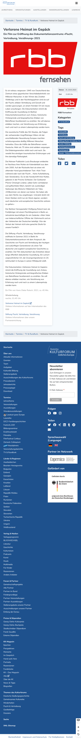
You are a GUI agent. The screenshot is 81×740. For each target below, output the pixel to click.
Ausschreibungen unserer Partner (17, 608)
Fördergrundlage (10, 594)
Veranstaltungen (22, 10)
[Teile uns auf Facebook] (55, 425)
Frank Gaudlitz (9, 632)
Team (5, 363)
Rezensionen (8, 571)
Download (7, 391)
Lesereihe (7, 418)
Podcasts (7, 554)
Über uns (7, 353)
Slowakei (7, 510)
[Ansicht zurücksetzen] (78, 734)
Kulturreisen (8, 550)
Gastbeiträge (8, 709)
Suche (6, 719)
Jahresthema (7, 10)
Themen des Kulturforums (15, 692)
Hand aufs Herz (10, 659)
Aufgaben (7, 367)
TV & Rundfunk (9, 452)
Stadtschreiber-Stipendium (14, 628)
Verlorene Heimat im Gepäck (17, 303)
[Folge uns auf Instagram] (61, 413)
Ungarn (6, 524)
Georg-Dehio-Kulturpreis (13, 621)
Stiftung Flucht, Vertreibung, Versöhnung (22, 314)
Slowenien (7, 513)
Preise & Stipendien (12, 618)
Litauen (6, 489)
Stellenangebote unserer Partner (17, 605)
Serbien (6, 506)
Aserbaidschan (9, 462)
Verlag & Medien (10, 533)
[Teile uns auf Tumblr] (69, 425)
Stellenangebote (10, 374)
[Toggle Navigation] (76, 3)
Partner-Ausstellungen (13, 601)
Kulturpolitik (63, 132)
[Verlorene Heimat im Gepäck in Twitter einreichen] (67, 164)
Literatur (7, 544)
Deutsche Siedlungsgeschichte (16, 696)
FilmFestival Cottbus (12, 438)
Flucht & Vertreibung (12, 706)
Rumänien (7, 500)
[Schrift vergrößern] (78, 727)
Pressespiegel (9, 388)
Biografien (7, 686)
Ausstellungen (39, 10)
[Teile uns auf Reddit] (74, 425)
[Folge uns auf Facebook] (50, 413)
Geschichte (8, 547)
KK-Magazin (8, 641)
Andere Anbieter (10, 574)
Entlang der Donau (11, 612)
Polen (5, 496)
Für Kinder (7, 568)
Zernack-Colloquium (11, 442)
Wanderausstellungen (59, 10)
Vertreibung (63, 135)
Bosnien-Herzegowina (12, 465)
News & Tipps (9, 683)
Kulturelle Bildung (10, 370)
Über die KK (8, 679)
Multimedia (8, 564)
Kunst (5, 557)
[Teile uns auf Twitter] (50, 425)
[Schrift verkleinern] (78, 731)
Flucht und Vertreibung (66, 138)
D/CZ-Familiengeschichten (14, 421)
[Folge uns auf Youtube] (55, 413)
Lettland (6, 486)
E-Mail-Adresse (57, 390)
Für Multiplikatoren (56, 737)
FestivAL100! (9, 425)
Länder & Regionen (12, 458)
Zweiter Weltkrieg (64, 144)
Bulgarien (7, 469)
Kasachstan (8, 479)
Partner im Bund (10, 591)
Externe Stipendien (11, 635)
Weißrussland (9, 527)
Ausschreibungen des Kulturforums (18, 377)
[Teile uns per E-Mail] (50, 430)
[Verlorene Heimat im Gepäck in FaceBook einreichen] (61, 164)
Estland (6, 472)
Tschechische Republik (12, 517)
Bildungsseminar (10, 428)
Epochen (7, 645)
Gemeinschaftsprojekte (13, 584)
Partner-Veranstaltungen (13, 598)
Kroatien (6, 482)
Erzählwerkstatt (10, 432)
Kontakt (69, 737)
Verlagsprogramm (11, 537)
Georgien (7, 476)
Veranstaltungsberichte (13, 449)
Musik (5, 561)
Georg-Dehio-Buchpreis (13, 625)
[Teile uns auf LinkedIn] (65, 425)
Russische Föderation (12, 503)
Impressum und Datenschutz (35, 737)
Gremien (6, 360)
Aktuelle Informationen (12, 357)
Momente (7, 652)
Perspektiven (8, 648)
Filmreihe (7, 435)
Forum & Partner (10, 581)
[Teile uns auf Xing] (60, 425)
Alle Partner (8, 588)
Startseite (7, 347)
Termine (7, 397)
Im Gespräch (8, 655)
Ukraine (6, 520)
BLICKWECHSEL (10, 540)
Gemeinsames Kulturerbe (13, 699)
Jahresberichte (9, 384)
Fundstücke (8, 669)
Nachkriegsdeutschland (66, 147)
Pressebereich (9, 381)
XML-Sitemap (9, 725)
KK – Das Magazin (11, 672)
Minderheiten (8, 703)
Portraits (7, 662)
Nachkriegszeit (63, 150)
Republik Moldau (10, 493)
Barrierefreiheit (14, 737)
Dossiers (7, 713)
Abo (5, 676)
